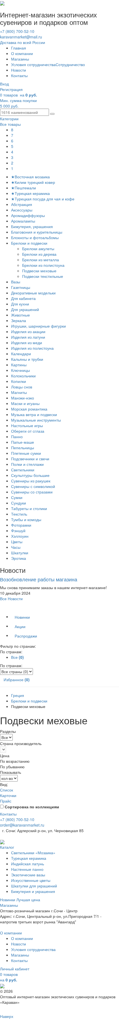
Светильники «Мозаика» (33, 852)
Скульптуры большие (30, 475)
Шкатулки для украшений (34, 886)
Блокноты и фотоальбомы (35, 237)
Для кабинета (23, 298)
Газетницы (20, 287)
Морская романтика (29, 409)
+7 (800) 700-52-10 (17, 31)
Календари (21, 353)
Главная (18, 48)
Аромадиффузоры (28, 215)
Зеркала (18, 320)
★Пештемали (23, 187)
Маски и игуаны (25, 403)
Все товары (10, 124)
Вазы (15, 281)
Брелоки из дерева (40, 254)
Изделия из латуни (28, 337)
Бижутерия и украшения (33, 891)
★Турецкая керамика (30, 193)
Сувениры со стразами (32, 492)
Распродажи (26, 636)
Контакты (19, 75)
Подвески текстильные (43, 276)
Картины (19, 364)
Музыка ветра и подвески (34, 414)
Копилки (18, 381)
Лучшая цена (28, 899)
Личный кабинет (14, 968)
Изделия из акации (28, 331)
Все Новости (11, 598)
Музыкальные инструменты (36, 420)
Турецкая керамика (28, 858)
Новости (18, 70)
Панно (17, 436)
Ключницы (20, 370)
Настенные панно (27, 869)
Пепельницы (22, 447)
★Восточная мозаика (30, 176)
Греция (17, 695)
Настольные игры (27, 425)
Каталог (7, 847)
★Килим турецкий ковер (33, 182)
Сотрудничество (70, 64)
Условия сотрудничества (33, 64)
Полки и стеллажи (27, 464)
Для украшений (25, 309)
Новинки (22, 617)
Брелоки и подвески (29, 243)
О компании (22, 53)
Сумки (16, 497)
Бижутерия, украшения (32, 226)
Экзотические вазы (28, 874)
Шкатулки (19, 552)
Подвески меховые (40, 270)
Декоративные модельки (33, 293)
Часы (15, 547)
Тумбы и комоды (26, 519)
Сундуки (18, 503)
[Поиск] (52, 114)
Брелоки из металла (41, 259)
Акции (20, 626)
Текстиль (19, 514)
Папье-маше (22, 442)
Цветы (16, 541)
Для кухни (20, 304)
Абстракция (21, 204)
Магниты (19, 392)
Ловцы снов (21, 387)
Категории (9, 118)
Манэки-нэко (22, 398)
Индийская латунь (27, 863)
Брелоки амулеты (38, 248)
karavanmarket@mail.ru (21, 37)
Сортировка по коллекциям (32, 806)
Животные (20, 315)
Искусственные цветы (30, 880)
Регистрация (11, 89)
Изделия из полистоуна (32, 348)
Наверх (6, 1016)
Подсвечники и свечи (30, 458)
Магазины (20, 59)
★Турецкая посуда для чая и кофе (42, 199)
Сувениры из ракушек (30, 481)
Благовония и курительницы (36, 232)
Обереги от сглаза (27, 431)
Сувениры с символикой (33, 486)
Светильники (22, 469)
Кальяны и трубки (27, 359)
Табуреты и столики (29, 508)
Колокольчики (23, 375)
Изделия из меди (26, 342)
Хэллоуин (20, 536)
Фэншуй (18, 530)
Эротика (18, 558)
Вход (4, 84)
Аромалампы (23, 221)
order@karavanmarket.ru (22, 825)
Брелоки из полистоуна (44, 265)
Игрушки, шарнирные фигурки (38, 326)
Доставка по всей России (22, 42)
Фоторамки (21, 525)
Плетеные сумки (26, 453)
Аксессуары (21, 210)
